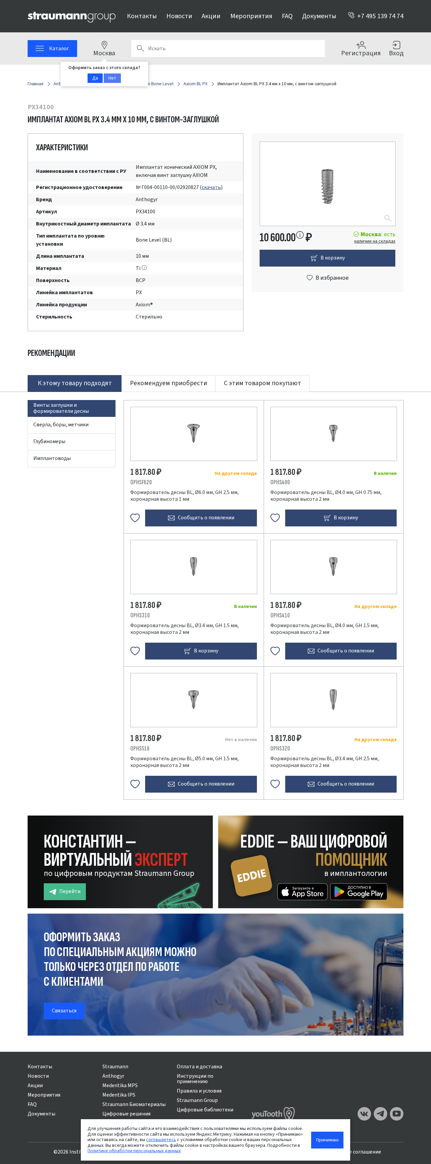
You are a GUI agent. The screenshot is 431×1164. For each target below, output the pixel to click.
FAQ (287, 16)
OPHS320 (280, 749)
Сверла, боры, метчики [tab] (61, 424)
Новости (179, 16)
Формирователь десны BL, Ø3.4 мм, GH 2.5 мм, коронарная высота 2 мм (324, 762)
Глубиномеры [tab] (49, 441)
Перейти (69, 891)
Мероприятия (251, 16)
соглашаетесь (161, 1139)
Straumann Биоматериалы (134, 1104)
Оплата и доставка (199, 1066)
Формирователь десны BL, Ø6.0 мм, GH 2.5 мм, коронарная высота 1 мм (184, 496)
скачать (211, 187)
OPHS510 (140, 749)
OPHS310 (140, 615)
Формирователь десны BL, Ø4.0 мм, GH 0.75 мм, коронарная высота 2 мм (326, 496)
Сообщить (206, 517)
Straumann (115, 1066)
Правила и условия (199, 1091)
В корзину (333, 258)
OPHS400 (280, 482)
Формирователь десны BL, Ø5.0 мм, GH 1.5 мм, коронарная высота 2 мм (184, 762)
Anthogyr (113, 1076)
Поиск (140, 48)
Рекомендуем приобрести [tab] (168, 383)
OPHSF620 (141, 482)
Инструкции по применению (195, 1078)
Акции (211, 16)
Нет (112, 78)
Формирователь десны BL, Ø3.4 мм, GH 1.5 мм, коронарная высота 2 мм (184, 629)
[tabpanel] (215, 595)
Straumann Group (197, 1100)
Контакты (142, 16)
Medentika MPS (120, 1085)
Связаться (64, 1010)
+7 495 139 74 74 (380, 16)
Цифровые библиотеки (205, 1109)
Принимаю (327, 1139)
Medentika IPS (118, 1095)
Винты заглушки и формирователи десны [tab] (61, 408)
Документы (319, 16)
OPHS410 (280, 615)
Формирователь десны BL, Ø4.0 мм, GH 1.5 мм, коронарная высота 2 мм (324, 629)
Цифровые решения (126, 1113)
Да (95, 78)
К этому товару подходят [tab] (75, 383)
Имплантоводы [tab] (52, 458)
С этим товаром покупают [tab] (262, 383)
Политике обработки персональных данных (134, 1150)
